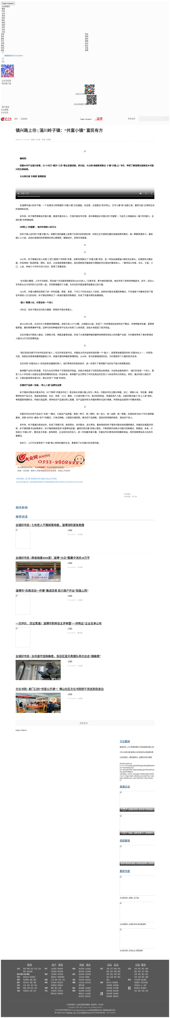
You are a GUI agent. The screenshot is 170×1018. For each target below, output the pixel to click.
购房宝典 (60, 971)
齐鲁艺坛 (26, 991)
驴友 (59, 979)
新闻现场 (60, 993)
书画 (18, 991)
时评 (3, 11)
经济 (32, 968)
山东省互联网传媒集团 (83, 1004)
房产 (54, 965)
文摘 (28, 988)
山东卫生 (81, 982)
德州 (2, 45)
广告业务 (100, 1004)
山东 (3, 13)
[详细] (70, 530)
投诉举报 (109, 993)
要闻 (3, 9)
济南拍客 (109, 985)
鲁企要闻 (81, 988)
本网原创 (54, 985)
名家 (31, 991)
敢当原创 (32, 977)
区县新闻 (24, 119)
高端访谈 (125, 786)
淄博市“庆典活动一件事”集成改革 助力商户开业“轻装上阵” (52, 590)
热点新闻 (81, 991)
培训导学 (88, 991)
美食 (56, 979)
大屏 (144, 985)
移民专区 (88, 996)
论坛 (3, 29)
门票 (52, 979)
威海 (86, 36)
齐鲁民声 (101, 993)
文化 (24, 985)
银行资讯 (81, 971)
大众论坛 (4, 112)
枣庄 (2, 36)
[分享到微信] (133, 139)
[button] (3, 53)
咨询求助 (116, 993)
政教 (28, 968)
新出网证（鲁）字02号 (74, 1013)
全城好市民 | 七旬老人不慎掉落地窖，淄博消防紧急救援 (50, 525)
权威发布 (137, 982)
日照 (2, 43)
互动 (116, 965)
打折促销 (60, 974)
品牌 (59, 988)
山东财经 (88, 968)
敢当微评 (143, 988)
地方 (101, 968)
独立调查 (29, 971)
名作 (34, 991)
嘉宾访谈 (54, 993)
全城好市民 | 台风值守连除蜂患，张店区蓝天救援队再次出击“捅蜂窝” (58, 656)
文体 (39, 968)
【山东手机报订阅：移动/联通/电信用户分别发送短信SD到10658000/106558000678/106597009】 (49, 482)
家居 (60, 965)
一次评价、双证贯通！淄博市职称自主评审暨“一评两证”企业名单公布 (59, 623)
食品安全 (88, 979)
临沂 (86, 45)
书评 (35, 988)
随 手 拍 (109, 982)
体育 (3, 18)
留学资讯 (81, 996)
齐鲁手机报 (144, 982)
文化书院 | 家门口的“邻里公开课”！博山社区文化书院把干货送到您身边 (60, 689)
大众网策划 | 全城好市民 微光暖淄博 (133, 924)
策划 (143, 965)
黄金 (34, 979)
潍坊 (86, 38)
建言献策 (109, 996)
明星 (31, 982)
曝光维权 (60, 968)
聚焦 (52, 988)
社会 (35, 968)
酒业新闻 (81, 974)
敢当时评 (129, 988)
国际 (21, 974)
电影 (34, 982)
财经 (3, 22)
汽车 (46, 991)
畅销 (24, 988)
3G (141, 985)
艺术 (32, 985)
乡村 (63, 979)
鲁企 (74, 988)
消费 (46, 988)
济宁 (2, 41)
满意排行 (116, 996)
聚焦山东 (81, 993)
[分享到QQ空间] (144, 139)
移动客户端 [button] (6, 83)
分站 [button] (3, 32)
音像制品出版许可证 (109, 1010)
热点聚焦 (26, 979)
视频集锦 (125, 840)
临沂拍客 (109, 988)
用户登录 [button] (5, 107)
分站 (137, 965)
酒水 (88, 965)
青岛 (86, 34)
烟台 (2, 38)
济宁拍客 (116, 988)
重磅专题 (125, 871)
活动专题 (88, 974)
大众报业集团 (71, 1004)
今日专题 (137, 979)
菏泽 (2, 48)
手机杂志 (137, 985)
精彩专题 (81, 985)
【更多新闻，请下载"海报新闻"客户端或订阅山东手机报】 (36, 478)
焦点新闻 (81, 968)
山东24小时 (80, 94)
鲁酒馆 (87, 977)
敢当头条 (26, 977)
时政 (143, 991)
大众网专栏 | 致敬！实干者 (129, 898)
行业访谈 (81, 977)
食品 (74, 979)
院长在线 (88, 982)
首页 (16, 119)
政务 (24, 971)
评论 (18, 977)
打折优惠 (54, 971)
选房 (3, 27)
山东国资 (88, 988)
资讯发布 (81, 979)
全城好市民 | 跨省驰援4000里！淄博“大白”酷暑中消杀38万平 (53, 557)
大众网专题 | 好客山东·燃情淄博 (131, 950)
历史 (28, 985)
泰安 (2, 50)
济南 (2, 34)
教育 (74, 991)
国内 (18, 974)
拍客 (101, 982)
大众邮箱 (4, 110)
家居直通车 (60, 977)
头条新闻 (54, 974)
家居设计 (54, 977)
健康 (74, 982)
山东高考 (88, 993)
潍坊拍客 (109, 991)
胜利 (108, 979)
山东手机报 (6, 81)
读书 (3, 15)
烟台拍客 (116, 991)
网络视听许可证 (86, 1013)
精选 (28, 974)
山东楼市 (54, 968)
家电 (46, 982)
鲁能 (31, 979)
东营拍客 (115, 982)
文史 (18, 985)
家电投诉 (60, 985)
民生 (135, 991)
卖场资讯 (60, 982)
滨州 (86, 43)
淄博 (86, 50)
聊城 (86, 41)
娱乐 (3, 20)
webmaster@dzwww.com (82, 1010)
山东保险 (88, 971)
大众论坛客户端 (80, 104)
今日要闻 (125, 741)
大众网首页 (6, 6)
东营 (86, 48)
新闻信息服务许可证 (96, 1010)
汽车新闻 (54, 991)
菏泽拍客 (116, 985)
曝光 (56, 988)
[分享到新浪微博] (138, 139)
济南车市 (60, 991)
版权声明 (94, 1004)
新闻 (29, 965)
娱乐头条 (26, 982)
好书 (32, 988)
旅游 (3, 25)
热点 (35, 985)
